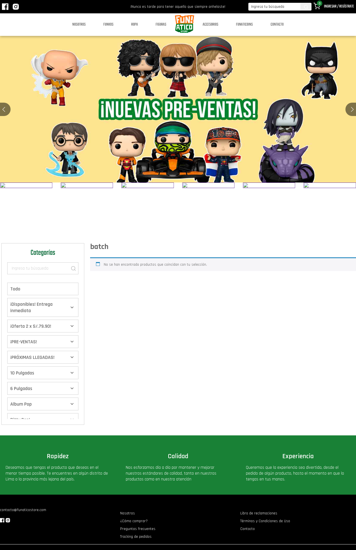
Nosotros (79, 24)
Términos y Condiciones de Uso (265, 521)
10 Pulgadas (22, 373)
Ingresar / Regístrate (339, 6)
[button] (352, 109)
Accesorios (210, 24)
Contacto (277, 24)
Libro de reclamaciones (258, 513)
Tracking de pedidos (136, 536)
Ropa (134, 24)
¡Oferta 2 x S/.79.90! (30, 326)
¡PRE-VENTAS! (23, 342)
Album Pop (21, 404)
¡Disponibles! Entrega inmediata (31, 307)
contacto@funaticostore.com (23, 509)
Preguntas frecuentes (137, 528)
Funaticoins (244, 24)
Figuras (161, 24)
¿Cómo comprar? (134, 521)
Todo (15, 289)
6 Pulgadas (21, 388)
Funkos (108, 24)
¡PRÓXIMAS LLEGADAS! (32, 357)
